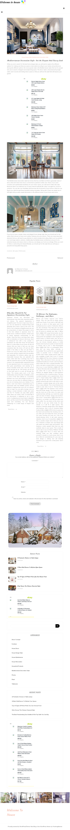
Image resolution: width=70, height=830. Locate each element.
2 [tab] (34, 451)
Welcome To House (22, 269)
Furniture (14, 644)
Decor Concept (16, 639)
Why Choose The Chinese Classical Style (46, 314)
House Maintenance (17, 657)
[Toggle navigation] (2, 12)
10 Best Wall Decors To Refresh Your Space (29, 567)
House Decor (15, 648)
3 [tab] (35, 451)
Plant (13, 679)
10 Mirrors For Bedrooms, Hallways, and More (18, 315)
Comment (35, 460)
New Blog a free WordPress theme (40, 826)
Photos (14, 675)
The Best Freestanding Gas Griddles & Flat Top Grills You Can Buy (30, 714)
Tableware (15, 684)
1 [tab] (32, 451)
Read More (11, 446)
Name (23, 482)
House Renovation (17, 661)
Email (23, 487)
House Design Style (27, 57)
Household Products (17, 666)
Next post (60, 258)
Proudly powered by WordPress (17, 826)
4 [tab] (37, 451)
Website (23, 492)
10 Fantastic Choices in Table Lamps (27, 558)
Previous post (11, 258)
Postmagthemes (57, 826)
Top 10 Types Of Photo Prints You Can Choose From (32, 576)
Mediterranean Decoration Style (40, 57)
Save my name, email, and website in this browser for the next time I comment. (36, 498)
